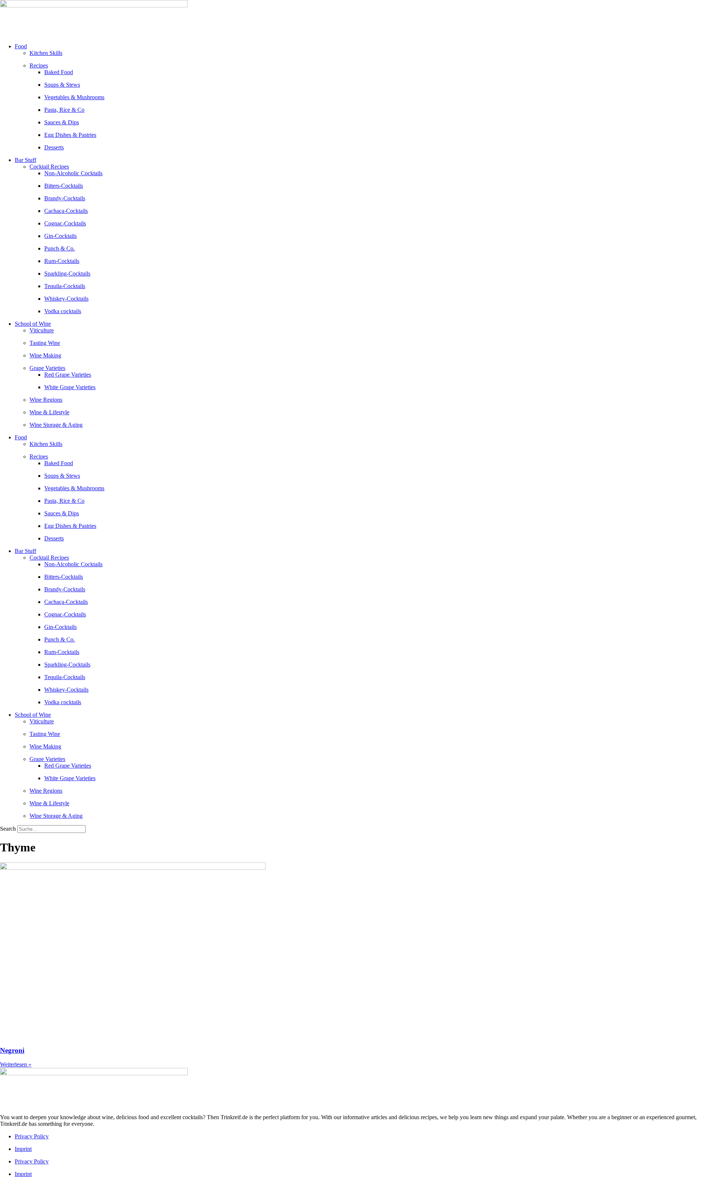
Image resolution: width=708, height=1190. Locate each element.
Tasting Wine (45, 343)
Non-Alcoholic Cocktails (73, 173)
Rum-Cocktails (61, 261)
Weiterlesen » (15, 1064)
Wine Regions (46, 400)
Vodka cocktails (62, 311)
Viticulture (42, 330)
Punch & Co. (59, 248)
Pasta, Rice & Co (64, 110)
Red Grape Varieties (67, 374)
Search (8, 829)
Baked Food (58, 72)
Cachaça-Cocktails (66, 211)
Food (21, 46)
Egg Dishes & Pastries (70, 135)
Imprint (23, 1149)
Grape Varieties (47, 368)
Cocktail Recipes (49, 166)
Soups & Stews (62, 85)
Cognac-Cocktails (65, 223)
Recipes (39, 65)
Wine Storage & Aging (56, 425)
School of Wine (33, 324)
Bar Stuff (25, 160)
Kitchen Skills (46, 53)
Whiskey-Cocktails (66, 298)
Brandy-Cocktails (64, 198)
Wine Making (45, 355)
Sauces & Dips (61, 122)
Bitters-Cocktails (63, 186)
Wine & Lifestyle (49, 412)
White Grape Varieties (70, 387)
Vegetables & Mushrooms (74, 97)
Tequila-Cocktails (64, 286)
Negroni (12, 1050)
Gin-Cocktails (60, 236)
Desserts (54, 147)
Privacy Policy (32, 1136)
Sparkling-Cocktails (67, 273)
